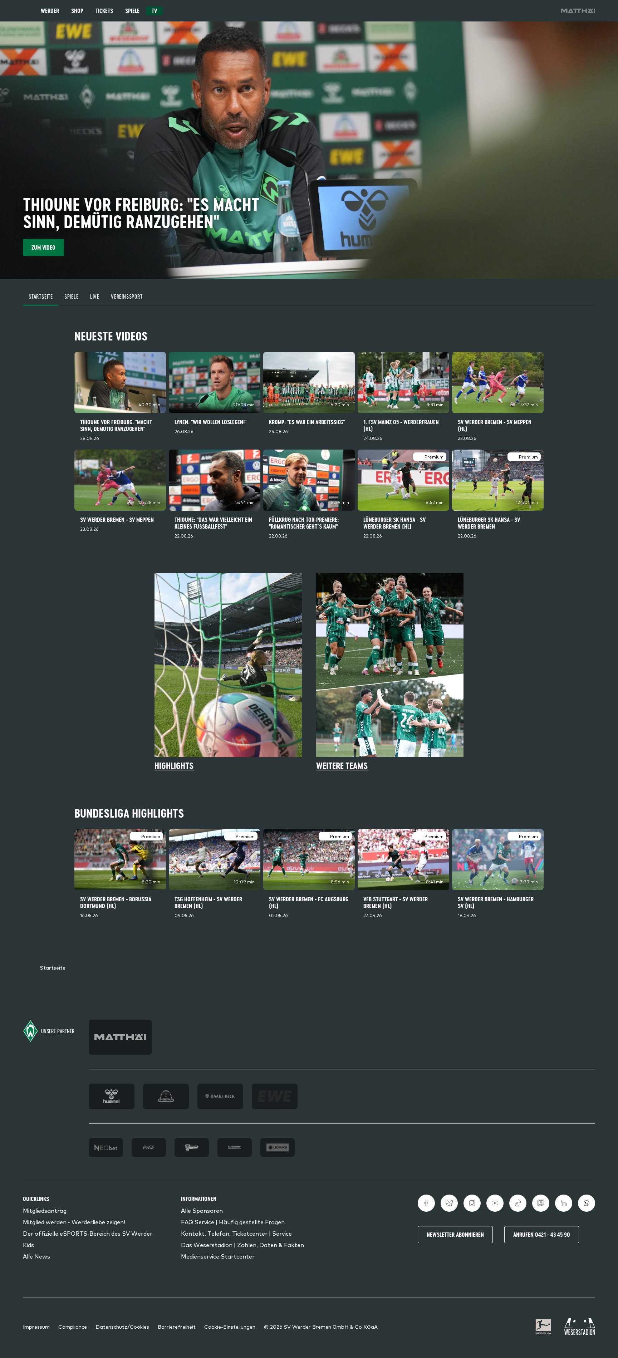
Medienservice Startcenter (218, 1256)
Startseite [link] (52, 967)
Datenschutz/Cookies (122, 1326)
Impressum (36, 1326)
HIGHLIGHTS (174, 766)
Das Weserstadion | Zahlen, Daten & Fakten (242, 1244)
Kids (28, 1244)
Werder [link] (50, 11)
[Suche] (506, 10)
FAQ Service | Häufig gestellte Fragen (233, 1222)
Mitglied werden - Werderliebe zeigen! (74, 1222)
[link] (578, 10)
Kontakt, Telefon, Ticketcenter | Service (236, 1233)
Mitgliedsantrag (45, 1210)
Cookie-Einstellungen (229, 1326)
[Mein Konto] (546, 10)
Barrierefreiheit (177, 1326)
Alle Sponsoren (202, 1210)
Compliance (72, 1326)
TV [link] (154, 11)
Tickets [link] (104, 11)
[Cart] (526, 10)
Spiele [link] (132, 11)
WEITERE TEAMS (342, 766)
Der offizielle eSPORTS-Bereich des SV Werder (87, 1233)
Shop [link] (77, 11)
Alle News (36, 1256)
